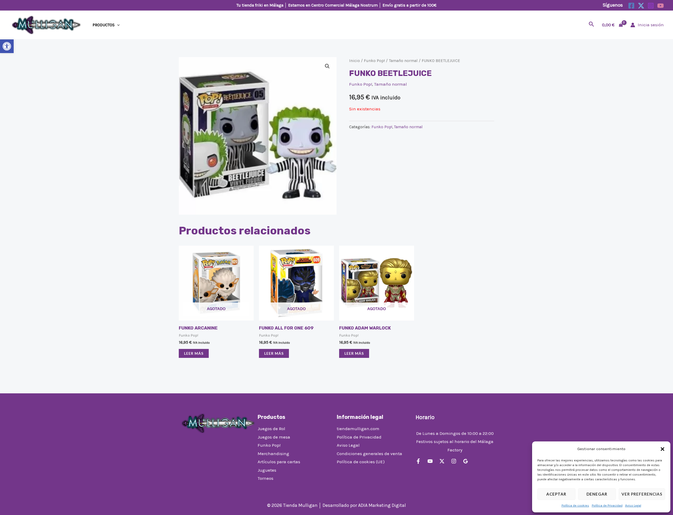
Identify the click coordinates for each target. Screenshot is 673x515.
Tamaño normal (403, 60)
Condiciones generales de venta (369, 453)
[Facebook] (631, 5)
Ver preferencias (641, 494)
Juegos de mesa (274, 437)
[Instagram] (650, 5)
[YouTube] (660, 5)
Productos (104, 25)
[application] (117, 25)
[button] (7, 46)
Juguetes (267, 470)
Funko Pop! (374, 60)
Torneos (265, 478)
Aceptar (556, 494)
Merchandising (273, 453)
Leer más (193, 353)
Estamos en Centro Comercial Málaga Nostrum (333, 5)
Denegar (597, 494)
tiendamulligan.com (358, 428)
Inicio (354, 60)
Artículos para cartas (279, 461)
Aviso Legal (633, 505)
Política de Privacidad (607, 505)
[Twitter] (641, 5)
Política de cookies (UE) (361, 461)
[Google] (465, 461)
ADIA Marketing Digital (382, 505)
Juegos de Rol (271, 428)
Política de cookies (575, 505)
